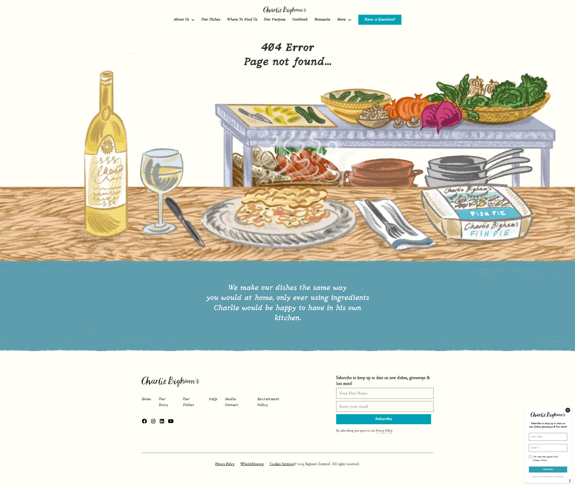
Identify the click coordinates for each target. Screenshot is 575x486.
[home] (287, 10)
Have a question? (379, 20)
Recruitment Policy (268, 402)
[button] (184, 19)
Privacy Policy (224, 463)
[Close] (567, 410)
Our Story (163, 402)
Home (146, 399)
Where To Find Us (242, 20)
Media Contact (231, 402)
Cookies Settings (282, 463)
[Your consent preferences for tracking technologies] (570, 481)
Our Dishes (211, 20)
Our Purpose (275, 20)
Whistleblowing (252, 463)
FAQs (213, 399)
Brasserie (322, 20)
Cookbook (300, 20)
